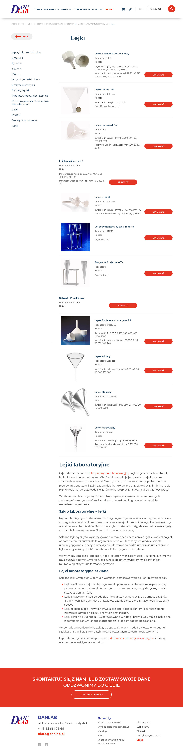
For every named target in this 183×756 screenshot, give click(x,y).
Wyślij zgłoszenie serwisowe (114, 726)
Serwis (66, 9)
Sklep (109, 9)
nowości (137, 8)
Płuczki (16, 115)
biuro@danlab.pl (51, 734)
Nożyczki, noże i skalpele (26, 79)
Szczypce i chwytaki (23, 85)
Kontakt (98, 9)
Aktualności (143, 722)
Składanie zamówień (109, 722)
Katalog (102, 731)
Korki (15, 125)
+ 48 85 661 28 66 (51, 728)
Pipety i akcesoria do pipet (27, 52)
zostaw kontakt (91, 694)
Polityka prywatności (148, 735)
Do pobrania (81, 9)
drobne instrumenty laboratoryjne (132, 638)
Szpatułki (17, 58)
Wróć (25, 36)
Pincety (16, 74)
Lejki (15, 109)
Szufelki (16, 68)
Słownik (141, 731)
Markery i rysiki (20, 90)
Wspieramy (143, 726)
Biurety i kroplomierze (24, 120)
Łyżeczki (17, 63)
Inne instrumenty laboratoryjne (30, 95)
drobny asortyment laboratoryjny (108, 473)
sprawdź (158, 74)
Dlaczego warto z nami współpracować (111, 741)
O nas (38, 9)
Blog (100, 735)
